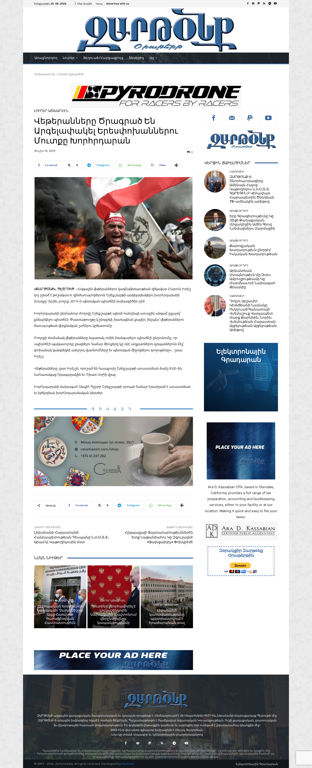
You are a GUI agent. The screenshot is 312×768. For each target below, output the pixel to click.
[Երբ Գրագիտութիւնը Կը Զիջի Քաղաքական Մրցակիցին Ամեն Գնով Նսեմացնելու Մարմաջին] (215, 220)
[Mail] (253, 3)
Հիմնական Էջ (44, 74)
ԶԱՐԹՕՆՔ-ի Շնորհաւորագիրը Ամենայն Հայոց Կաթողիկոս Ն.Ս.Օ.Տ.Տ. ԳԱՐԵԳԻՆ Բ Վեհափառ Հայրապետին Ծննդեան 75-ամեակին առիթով (252, 189)
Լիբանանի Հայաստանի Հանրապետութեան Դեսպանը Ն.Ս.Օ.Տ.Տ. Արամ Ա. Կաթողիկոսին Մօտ (71, 537)
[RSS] (264, 3)
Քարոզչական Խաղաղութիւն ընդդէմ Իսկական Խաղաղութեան (254, 250)
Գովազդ (113, 409)
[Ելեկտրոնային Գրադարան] (241, 377)
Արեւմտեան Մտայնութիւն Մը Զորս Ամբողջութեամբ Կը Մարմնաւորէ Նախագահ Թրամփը (252, 279)
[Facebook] (248, 3)
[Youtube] (275, 3)
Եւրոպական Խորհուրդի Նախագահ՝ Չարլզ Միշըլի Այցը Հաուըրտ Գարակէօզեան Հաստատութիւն (60, 614)
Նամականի (237, 171)
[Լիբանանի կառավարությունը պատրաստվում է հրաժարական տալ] (167, 596)
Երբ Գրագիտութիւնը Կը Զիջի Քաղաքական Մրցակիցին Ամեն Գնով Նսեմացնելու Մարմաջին (252, 222)
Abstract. (128, 763)
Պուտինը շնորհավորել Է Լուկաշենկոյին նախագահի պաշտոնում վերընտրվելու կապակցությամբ (113, 614)
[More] (176, 165)
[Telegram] (269, 3)
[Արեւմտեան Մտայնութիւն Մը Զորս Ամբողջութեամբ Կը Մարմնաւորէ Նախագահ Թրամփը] (215, 275)
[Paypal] (259, 3)
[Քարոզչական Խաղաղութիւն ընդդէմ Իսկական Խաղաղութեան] (215, 248)
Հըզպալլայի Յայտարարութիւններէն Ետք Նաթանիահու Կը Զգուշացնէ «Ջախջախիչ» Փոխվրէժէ (159, 537)
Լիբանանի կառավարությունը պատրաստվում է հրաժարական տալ (167, 616)
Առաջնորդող (239, 211)
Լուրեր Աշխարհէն (71, 74)
